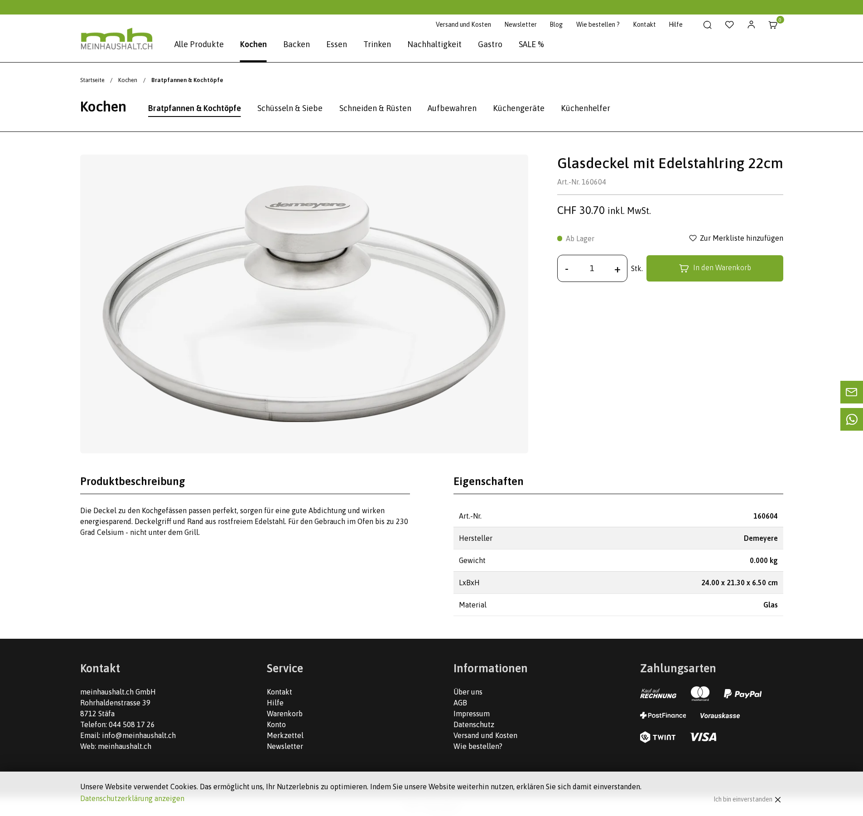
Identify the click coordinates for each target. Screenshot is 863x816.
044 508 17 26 (132, 724)
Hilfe (676, 24)
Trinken (377, 44)
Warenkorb (285, 713)
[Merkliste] (729, 25)
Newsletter (520, 24)
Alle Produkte (199, 44)
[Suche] (708, 25)
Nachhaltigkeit (434, 44)
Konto (276, 724)
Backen (296, 44)
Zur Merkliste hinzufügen (741, 238)
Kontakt (644, 24)
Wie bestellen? (477, 746)
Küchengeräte (519, 108)
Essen (336, 44)
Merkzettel (285, 735)
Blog (556, 24)
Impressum (471, 713)
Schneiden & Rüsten (375, 108)
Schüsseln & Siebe (290, 108)
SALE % (531, 44)
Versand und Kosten (463, 24)
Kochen (253, 44)
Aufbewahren (452, 108)
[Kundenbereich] (751, 25)
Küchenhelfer (585, 108)
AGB (460, 703)
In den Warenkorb (722, 267)
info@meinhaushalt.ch (139, 735)
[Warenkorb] (773, 25)
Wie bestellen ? (598, 24)
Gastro (490, 44)
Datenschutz (473, 724)
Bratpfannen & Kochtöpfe (194, 108)
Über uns (467, 692)
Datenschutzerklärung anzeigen (132, 798)
